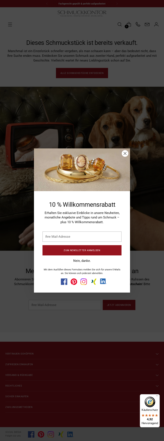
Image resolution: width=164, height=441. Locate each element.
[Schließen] (125, 153)
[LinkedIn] (103, 281)
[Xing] (93, 281)
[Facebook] (64, 281)
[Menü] (157, 396)
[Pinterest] (74, 281)
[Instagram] (84, 281)
